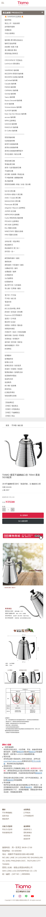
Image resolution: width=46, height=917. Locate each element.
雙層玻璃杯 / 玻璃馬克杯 (14, 372)
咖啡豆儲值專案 (10, 43)
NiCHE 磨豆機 (10, 191)
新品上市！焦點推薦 (12, 23)
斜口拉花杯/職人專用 (12, 308)
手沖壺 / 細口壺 (10, 298)
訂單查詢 (27, 813)
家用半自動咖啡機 (11, 144)
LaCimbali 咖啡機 (11, 80)
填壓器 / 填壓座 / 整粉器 (13, 325)
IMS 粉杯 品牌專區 (12, 225)
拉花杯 (7, 305)
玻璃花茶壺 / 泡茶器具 (13, 365)
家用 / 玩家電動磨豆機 (13, 168)
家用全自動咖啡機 (11, 147)
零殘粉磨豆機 (10, 164)
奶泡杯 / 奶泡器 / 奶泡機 (13, 312)
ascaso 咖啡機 (10, 117)
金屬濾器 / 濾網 (10, 272)
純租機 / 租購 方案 (11, 47)
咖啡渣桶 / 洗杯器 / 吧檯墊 (14, 335)
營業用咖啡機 (10, 137)
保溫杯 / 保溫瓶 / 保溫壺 (13, 369)
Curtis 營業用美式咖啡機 (14, 218)
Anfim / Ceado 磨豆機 (13, 198)
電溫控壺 (8, 302)
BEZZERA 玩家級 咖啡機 (14, 77)
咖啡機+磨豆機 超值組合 (14, 40)
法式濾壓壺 (9, 278)
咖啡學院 (8, 20)
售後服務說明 (7, 832)
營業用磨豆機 (10, 161)
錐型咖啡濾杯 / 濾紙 (12, 258)
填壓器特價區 (10, 329)
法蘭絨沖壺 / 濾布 (11, 268)
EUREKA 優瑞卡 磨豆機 (13, 194)
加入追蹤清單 (23, 521)
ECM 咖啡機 (9, 104)
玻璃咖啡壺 (9, 359)
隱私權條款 (28, 832)
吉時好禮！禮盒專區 (12, 241)
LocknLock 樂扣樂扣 (12, 64)
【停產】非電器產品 (12, 409)
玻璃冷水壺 (9, 362)
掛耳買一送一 (10, 251)
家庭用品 (8, 389)
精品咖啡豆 (9, 245)
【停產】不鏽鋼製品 (12, 412)
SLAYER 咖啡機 (11, 110)
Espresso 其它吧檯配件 (13, 315)
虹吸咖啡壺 (9, 282)
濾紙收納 (8, 261)
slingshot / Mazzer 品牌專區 (15, 208)
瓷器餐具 (8, 382)
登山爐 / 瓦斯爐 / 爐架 (13, 288)
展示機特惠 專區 (11, 50)
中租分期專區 (10, 33)
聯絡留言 (32, 752)
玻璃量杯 (8, 355)
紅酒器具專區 (10, 392)
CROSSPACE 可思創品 (13, 60)
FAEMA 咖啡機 (10, 87)
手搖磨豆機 (9, 171)
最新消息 (5, 816)
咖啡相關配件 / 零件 (12, 345)
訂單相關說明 (29, 816)
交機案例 (8, 30)
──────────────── (14, 67)
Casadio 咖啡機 (10, 84)
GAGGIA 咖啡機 (11, 124)
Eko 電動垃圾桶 (10, 228)
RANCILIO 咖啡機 (11, 127)
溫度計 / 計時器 (10, 318)
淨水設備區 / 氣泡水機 (13, 154)
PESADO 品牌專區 (12, 221)
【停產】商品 (10, 416)
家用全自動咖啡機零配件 (14, 151)
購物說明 (20, 752)
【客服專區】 (10, 402)
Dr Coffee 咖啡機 (11, 131)
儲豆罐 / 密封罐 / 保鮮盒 (13, 342)
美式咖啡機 (9, 181)
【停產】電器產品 (11, 406)
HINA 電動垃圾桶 (11, 235)
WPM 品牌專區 (10, 121)
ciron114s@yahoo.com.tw (13, 761)
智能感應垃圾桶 (10, 396)
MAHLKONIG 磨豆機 (12, 201)
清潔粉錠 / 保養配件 (12, 339)
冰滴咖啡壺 (9, 275)
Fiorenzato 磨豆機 (11, 204)
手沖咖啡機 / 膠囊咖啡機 (14, 178)
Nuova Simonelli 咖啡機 (13, 100)
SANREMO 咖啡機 (12, 70)
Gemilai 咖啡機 (10, 94)
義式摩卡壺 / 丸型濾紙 (13, 285)
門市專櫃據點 (7, 813)
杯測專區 (8, 349)
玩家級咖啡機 (10, 141)
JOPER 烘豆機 (10, 211)
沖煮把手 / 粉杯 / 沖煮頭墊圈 (15, 332)
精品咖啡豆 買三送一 (12, 248)
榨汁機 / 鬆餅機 (10, 386)
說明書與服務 (10, 27)
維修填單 (27, 839)
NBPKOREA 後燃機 (12, 214)
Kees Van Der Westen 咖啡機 (15, 114)
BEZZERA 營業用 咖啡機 (14, 74)
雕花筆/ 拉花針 (10, 322)
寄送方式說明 (7, 829)
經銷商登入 (28, 829)
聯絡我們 (5, 819)
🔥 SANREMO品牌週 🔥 (14, 17)
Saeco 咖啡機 (10, 97)
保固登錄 (27, 836)
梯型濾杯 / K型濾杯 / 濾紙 (14, 265)
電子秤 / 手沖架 (10, 295)
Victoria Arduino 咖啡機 (13, 107)
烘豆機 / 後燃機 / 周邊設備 (14, 174)
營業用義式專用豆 (11, 53)
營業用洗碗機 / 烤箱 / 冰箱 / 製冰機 (17, 184)
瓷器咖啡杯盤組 (10, 376)
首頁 (7, 425)
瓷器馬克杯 (9, 379)
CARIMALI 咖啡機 (11, 90)
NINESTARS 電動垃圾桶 (14, 231)
